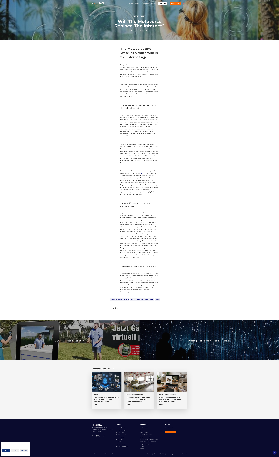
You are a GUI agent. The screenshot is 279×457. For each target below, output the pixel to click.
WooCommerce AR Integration (148, 441)
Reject (15, 450)
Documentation (169, 427)
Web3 (151, 299)
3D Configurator (120, 437)
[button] (170, 432)
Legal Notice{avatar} (176, 454)
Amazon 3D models (145, 437)
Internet (126, 299)
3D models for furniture (146, 434)
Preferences (24, 450)
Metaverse (140, 299)
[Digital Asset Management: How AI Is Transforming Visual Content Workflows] (106, 390)
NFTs (146, 299)
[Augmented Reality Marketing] (70, 340)
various (143, 173)
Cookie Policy (7, 454)
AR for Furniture (144, 427)
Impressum (23, 454)
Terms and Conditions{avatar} (161, 454)
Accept (6, 450)
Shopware (143, 448)
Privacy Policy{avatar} (147, 454)
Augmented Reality (116, 299)
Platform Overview (121, 427)
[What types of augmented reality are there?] (209, 340)
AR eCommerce (120, 439)
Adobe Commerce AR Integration (149, 439)
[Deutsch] (186, 454)
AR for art (142, 430)
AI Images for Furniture (122, 446)
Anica (134, 30)
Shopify (142, 446)
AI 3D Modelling (120, 432)
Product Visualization (137, 394)
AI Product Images (121, 430)
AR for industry (144, 432)
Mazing (136, 16)
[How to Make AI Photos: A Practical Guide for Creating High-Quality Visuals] (172, 390)
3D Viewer (118, 441)
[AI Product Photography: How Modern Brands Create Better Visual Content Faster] (139, 390)
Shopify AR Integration (146, 444)
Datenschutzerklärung (15, 454)
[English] (183, 454)
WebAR (143, 16)
